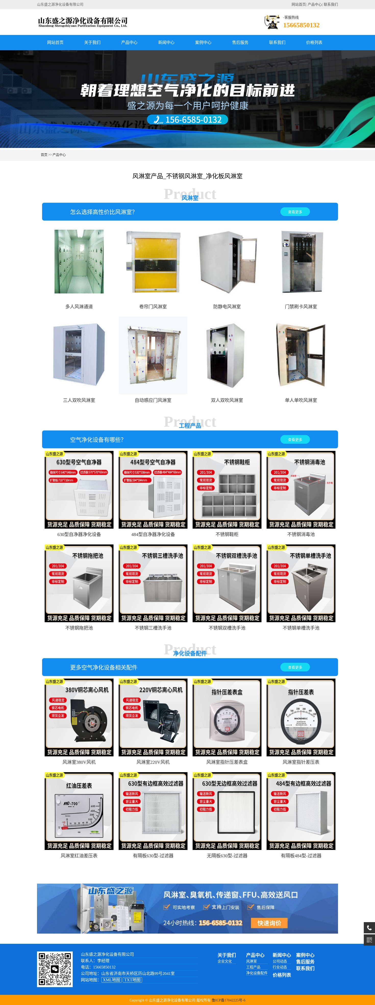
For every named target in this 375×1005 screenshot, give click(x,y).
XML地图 (111, 980)
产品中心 (315, 4)
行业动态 (280, 967)
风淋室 (251, 961)
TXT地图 (132, 980)
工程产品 (253, 967)
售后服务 (240, 42)
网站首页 (299, 4)
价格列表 (314, 42)
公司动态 (280, 961)
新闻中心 (166, 42)
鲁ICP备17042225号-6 (228, 1000)
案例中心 (203, 42)
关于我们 (92, 42)
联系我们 (331, 4)
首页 (44, 155)
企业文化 (225, 961)
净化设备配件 (257, 973)
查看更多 (295, 212)
